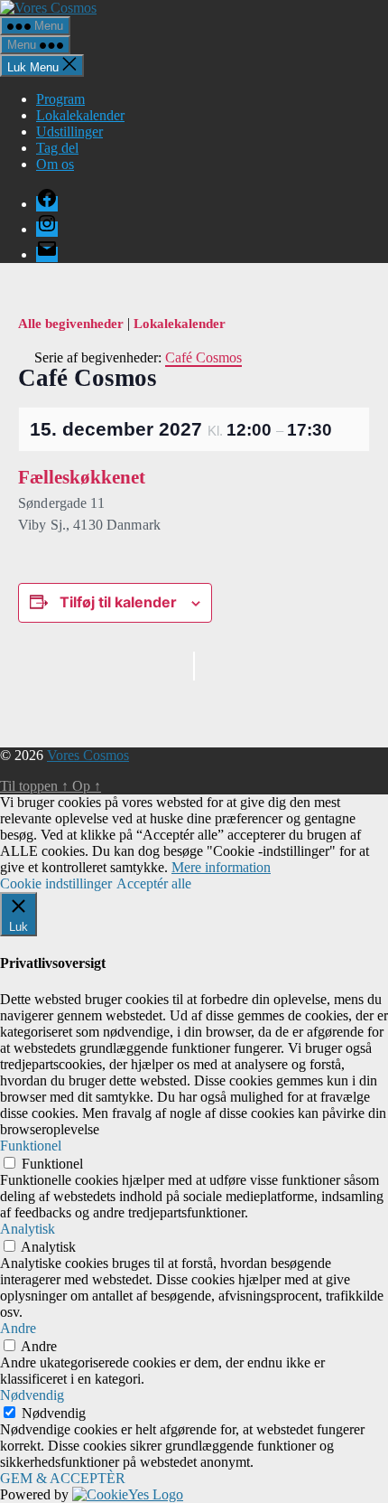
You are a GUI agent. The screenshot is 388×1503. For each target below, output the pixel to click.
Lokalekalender (80, 115)
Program (60, 99)
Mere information (221, 867)
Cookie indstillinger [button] (56, 883)
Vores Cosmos (88, 755)
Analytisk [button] (27, 1228)
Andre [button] (18, 1328)
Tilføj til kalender (118, 602)
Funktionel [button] (30, 1145)
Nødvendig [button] (32, 1395)
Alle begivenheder (72, 323)
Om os (55, 164)
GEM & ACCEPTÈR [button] (62, 1478)
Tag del (57, 147)
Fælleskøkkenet (81, 477)
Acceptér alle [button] (153, 883)
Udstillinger (69, 131)
